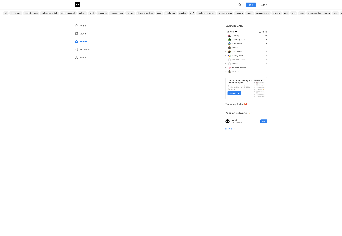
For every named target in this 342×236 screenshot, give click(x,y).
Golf (192, 13)
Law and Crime (262, 13)
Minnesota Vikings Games (319, 13)
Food (159, 13)
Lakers (249, 13)
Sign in (264, 4)
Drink (92, 13)
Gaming (182, 13)
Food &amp (170, 13)
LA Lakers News (225, 13)
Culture (82, 13)
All (6, 13)
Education (102, 13)
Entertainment (117, 13)
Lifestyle (276, 13)
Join (251, 4)
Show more (230, 128)
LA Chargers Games (206, 13)
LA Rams (239, 13)
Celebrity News (31, 13)
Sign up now (234, 93)
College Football (68, 13)
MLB (286, 13)
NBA (335, 13)
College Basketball (49, 13)
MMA (302, 13)
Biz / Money (16, 13)
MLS (294, 13)
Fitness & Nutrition (145, 13)
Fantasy (130, 13)
